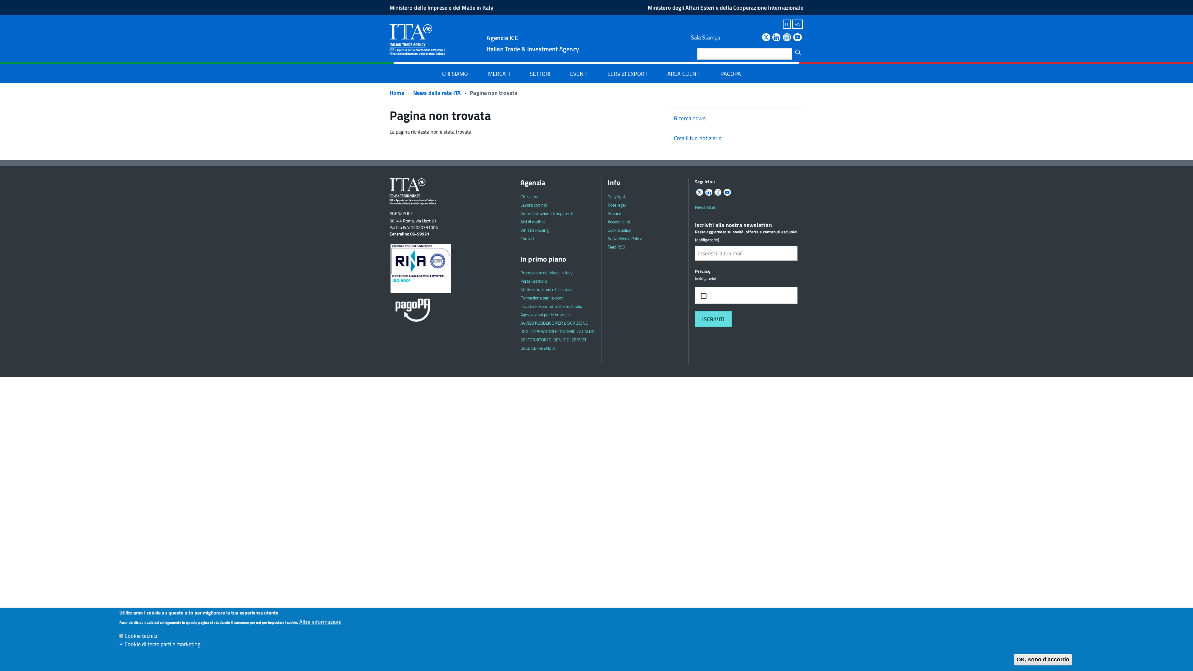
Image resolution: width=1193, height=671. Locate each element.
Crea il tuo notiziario (698, 138)
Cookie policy (619, 230)
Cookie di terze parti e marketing (162, 644)
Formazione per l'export (541, 297)
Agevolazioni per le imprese (545, 314)
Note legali (617, 205)
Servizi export (627, 74)
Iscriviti (713, 319)
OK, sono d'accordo (1043, 659)
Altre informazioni (320, 622)
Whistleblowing (534, 230)
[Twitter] (766, 38)
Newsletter (705, 207)
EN (797, 24)
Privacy (614, 213)
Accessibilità (619, 221)
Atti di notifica (533, 221)
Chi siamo (455, 74)
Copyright (616, 196)
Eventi (578, 74)
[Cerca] (798, 52)
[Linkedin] (776, 38)
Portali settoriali (534, 281)
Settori (540, 74)
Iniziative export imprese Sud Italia (551, 306)
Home (397, 93)
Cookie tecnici (141, 636)
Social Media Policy (625, 238)
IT (787, 24)
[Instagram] (787, 38)
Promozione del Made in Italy (546, 272)
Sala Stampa (705, 37)
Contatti (527, 238)
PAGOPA (730, 74)
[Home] (417, 39)
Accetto (724, 295)
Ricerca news (690, 118)
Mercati (499, 74)
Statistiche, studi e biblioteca (546, 289)
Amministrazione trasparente (547, 213)
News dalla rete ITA (437, 93)
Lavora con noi (533, 205)
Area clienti (684, 74)
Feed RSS (616, 247)
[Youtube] (797, 38)
